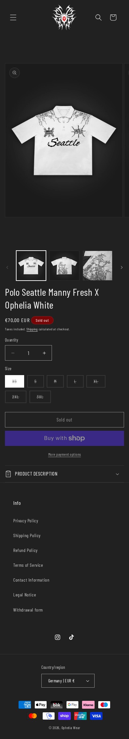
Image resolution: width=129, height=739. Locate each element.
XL (100, 383)
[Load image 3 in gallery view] (97, 265)
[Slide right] (121, 267)
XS (18, 383)
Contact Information (31, 580)
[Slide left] (7, 267)
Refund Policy (25, 550)
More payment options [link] (64, 454)
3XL (44, 398)
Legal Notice (24, 594)
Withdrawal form (28, 610)
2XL (19, 398)
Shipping (32, 329)
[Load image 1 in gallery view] (31, 265)
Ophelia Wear (71, 727)
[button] (13, 17)
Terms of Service (28, 565)
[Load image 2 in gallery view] (64, 265)
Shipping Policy (27, 535)
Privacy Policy (25, 520)
